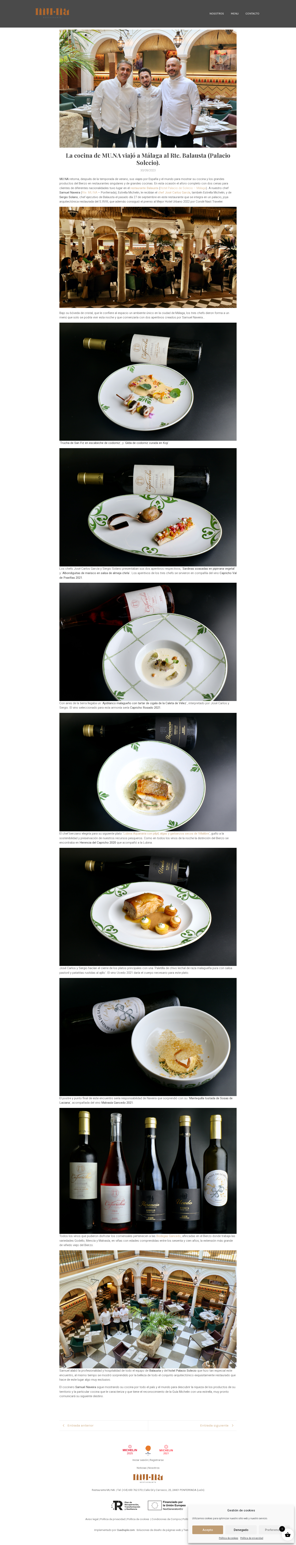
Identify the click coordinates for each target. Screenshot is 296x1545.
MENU (235, 13)
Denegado (241, 1530)
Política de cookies (228, 1538)
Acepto (208, 1530)
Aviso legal (91, 1519)
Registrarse (157, 1460)
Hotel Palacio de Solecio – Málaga (183, 188)
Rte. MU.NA (89, 192)
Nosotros (153, 1468)
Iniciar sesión (140, 1460)
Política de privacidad (251, 1538)
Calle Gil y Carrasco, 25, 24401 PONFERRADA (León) (174, 1490)
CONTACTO (252, 13)
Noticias (141, 1468)
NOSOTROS (216, 13)
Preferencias (274, 1530)
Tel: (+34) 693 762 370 (129, 1490)
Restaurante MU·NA (103, 1490)
